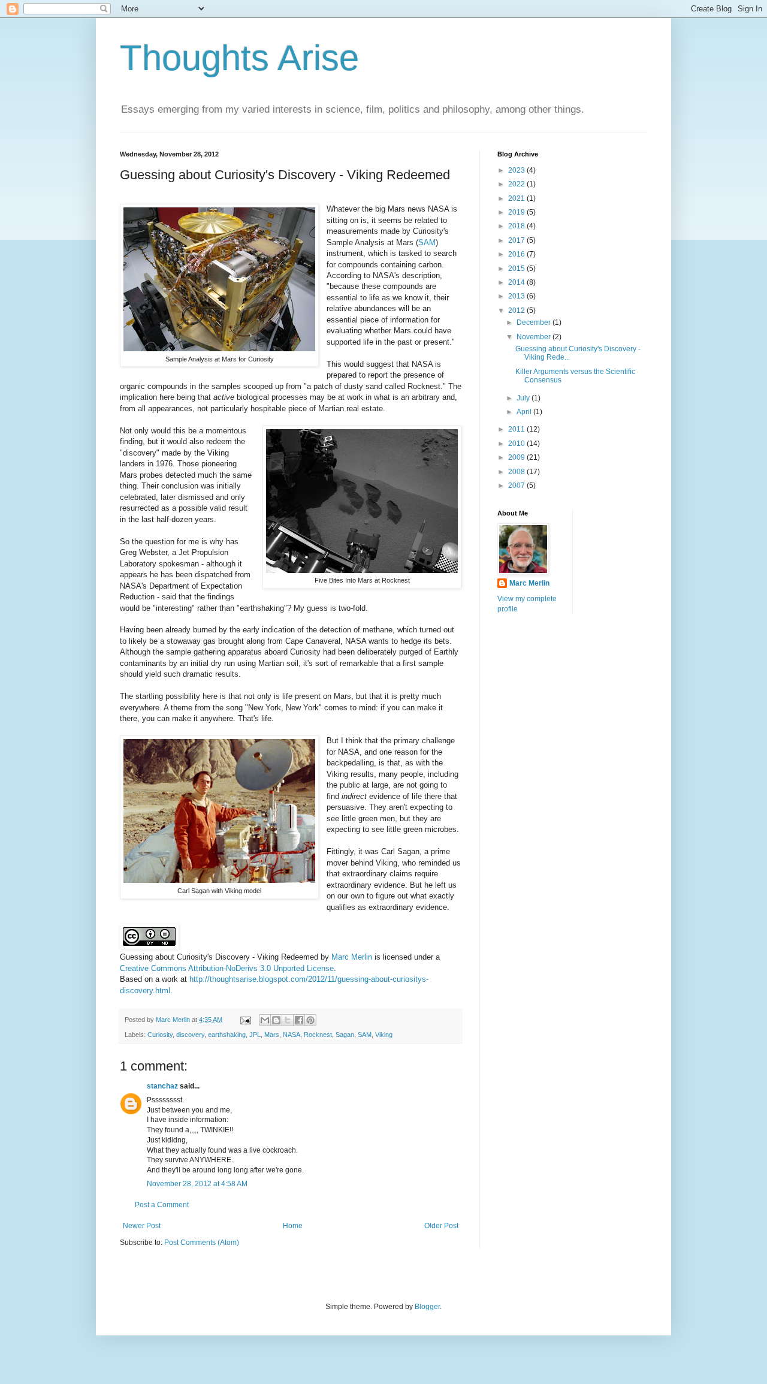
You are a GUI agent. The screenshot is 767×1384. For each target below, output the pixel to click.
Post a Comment (162, 1205)
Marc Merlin (351, 956)
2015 (517, 268)
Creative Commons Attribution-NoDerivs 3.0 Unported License (227, 968)
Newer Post (142, 1226)
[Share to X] (288, 1020)
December (534, 322)
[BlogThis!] (276, 1020)
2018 (517, 226)
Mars (271, 1034)
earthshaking (227, 1034)
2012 (517, 310)
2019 (517, 212)
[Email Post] (245, 1019)
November (534, 337)
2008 (517, 472)
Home (293, 1226)
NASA (291, 1034)
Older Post (441, 1226)
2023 (517, 170)
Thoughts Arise (239, 58)
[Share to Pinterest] (310, 1020)
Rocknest (318, 1034)
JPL (255, 1034)
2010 (517, 443)
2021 (517, 198)
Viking (383, 1034)
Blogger (427, 1306)
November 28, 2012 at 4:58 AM (197, 1184)
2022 (517, 184)
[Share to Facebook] (299, 1020)
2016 (517, 254)
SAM (427, 242)
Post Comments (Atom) (201, 1242)
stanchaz (162, 1086)
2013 (517, 296)
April (525, 412)
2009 (517, 457)
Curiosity (160, 1034)
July (524, 398)
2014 (517, 282)
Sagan (345, 1034)
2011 (517, 429)
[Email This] (265, 1020)
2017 (517, 240)
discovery (190, 1034)
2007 (517, 485)
